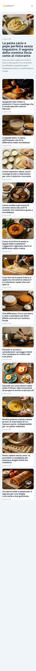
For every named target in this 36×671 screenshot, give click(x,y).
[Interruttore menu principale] (32, 6)
